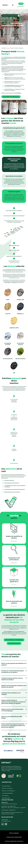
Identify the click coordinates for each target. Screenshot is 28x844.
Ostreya (3, 48)
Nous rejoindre (5, 795)
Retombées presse (6, 798)
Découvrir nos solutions (7, 788)
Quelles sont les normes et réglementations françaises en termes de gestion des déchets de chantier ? (13, 702)
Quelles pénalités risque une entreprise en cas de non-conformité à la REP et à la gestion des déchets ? (13, 725)
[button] (13, 5)
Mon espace (21, 6)
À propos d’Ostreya (6, 786)
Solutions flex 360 (12, 48)
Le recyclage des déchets (7, 793)
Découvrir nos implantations (8, 790)
